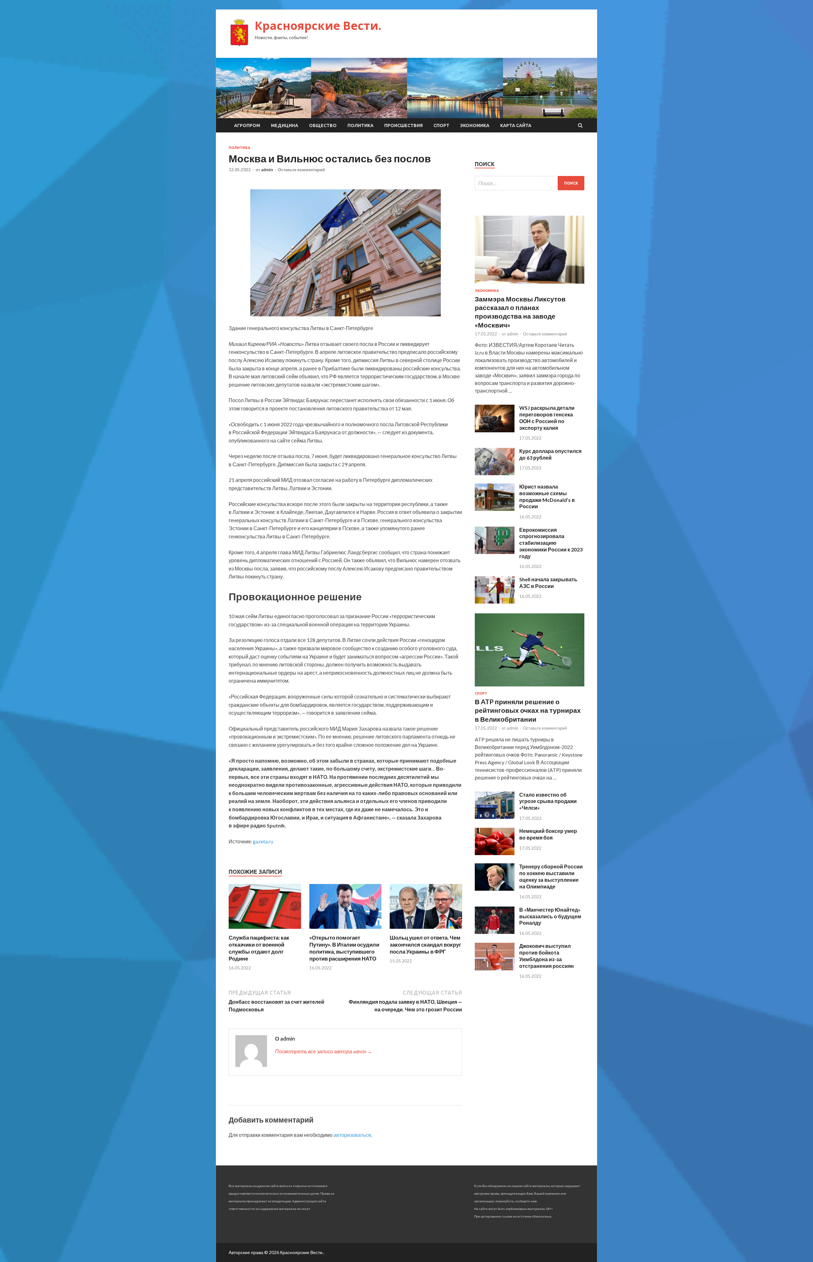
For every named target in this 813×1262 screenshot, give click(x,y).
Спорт (441, 125)
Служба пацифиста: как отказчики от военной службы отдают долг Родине (259, 948)
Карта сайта (515, 125)
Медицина (284, 125)
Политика (360, 125)
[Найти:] (529, 183)
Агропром (247, 125)
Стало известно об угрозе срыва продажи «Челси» (548, 801)
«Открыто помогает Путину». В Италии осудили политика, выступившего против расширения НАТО (344, 948)
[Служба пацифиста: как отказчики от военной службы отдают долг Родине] (265, 930)
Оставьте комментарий (301, 169)
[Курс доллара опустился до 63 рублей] (494, 473)
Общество (323, 125)
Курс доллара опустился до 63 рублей (550, 454)
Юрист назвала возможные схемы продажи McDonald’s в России (547, 496)
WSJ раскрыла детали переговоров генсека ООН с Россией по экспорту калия (546, 417)
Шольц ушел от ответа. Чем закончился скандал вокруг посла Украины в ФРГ (425, 944)
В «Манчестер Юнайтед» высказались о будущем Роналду (550, 916)
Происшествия (403, 125)
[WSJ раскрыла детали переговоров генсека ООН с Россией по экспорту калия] (494, 430)
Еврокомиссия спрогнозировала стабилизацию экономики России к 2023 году (550, 543)
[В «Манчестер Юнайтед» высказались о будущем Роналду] (494, 932)
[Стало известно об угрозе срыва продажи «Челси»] (494, 817)
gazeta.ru (263, 841)
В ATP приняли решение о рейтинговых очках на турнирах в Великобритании (528, 710)
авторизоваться (352, 1135)
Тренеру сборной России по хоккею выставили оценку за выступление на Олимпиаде (551, 876)
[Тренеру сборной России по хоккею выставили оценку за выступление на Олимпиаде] (494, 889)
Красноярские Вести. (318, 25)
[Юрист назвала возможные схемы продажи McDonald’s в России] (494, 509)
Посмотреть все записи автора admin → (323, 1051)
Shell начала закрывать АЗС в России (548, 582)
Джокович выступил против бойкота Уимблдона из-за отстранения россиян (546, 955)
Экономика (474, 125)
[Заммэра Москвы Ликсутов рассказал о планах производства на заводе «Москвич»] (529, 285)
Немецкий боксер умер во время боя (548, 834)
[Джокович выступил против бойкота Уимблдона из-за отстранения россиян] (494, 968)
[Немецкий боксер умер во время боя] (494, 853)
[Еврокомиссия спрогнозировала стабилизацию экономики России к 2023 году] (494, 552)
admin (267, 169)
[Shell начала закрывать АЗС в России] (494, 601)
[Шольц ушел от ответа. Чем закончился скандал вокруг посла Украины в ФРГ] (426, 930)
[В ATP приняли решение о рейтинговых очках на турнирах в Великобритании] (529, 688)
